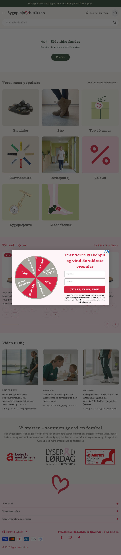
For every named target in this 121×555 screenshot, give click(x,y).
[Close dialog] (107, 252)
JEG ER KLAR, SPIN (84, 289)
